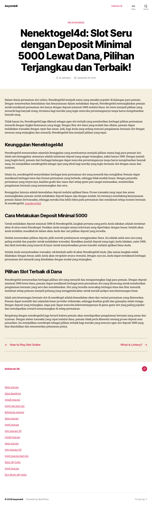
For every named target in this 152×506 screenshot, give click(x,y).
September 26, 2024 (86, 78)
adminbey (66, 78)
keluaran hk (117, 6)
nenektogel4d (33, 203)
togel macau (12, 424)
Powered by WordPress (37, 499)
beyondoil (11, 6)
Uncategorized (76, 22)
